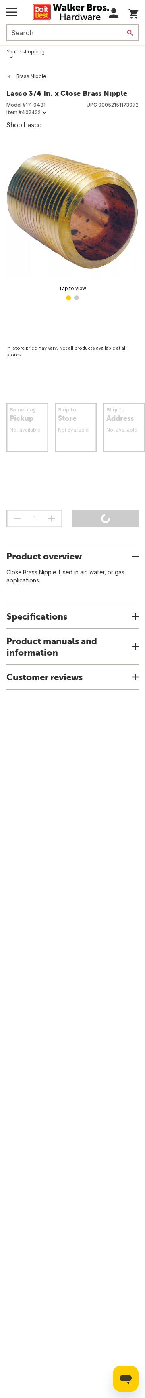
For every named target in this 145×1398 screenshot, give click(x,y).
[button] (114, 13)
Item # (23, 112)
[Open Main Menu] (11, 12)
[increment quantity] (52, 518)
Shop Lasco (24, 125)
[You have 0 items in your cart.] (133, 12)
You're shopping (25, 51)
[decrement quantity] (17, 518)
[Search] (130, 32)
